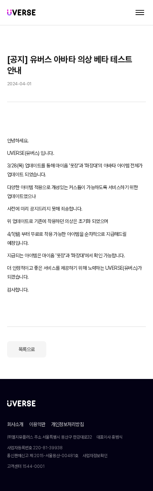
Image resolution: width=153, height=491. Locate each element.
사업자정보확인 (95, 455)
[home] (21, 12)
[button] (140, 12)
